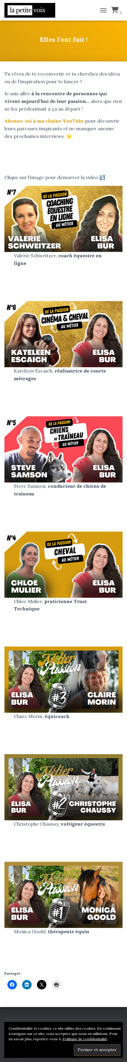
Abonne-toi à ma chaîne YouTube (44, 121)
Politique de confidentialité (85, 1039)
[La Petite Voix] (32, 10)
